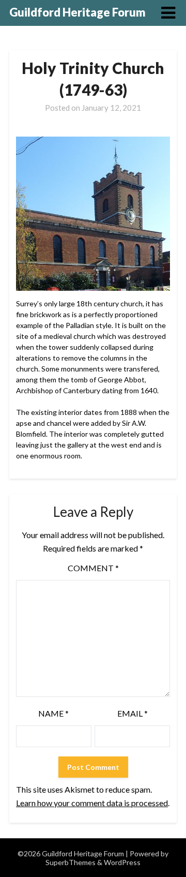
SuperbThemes (70, 862)
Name (53, 713)
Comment (93, 568)
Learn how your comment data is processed (92, 803)
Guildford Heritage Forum (77, 12)
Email (132, 713)
